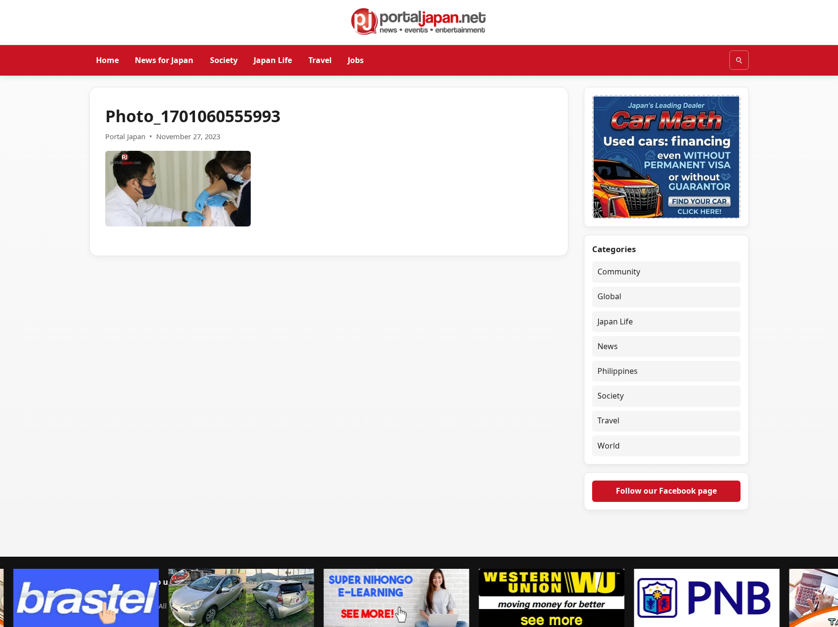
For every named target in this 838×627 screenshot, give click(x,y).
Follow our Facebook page (666, 490)
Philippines (617, 371)
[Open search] (739, 60)
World (608, 445)
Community (618, 271)
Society (224, 59)
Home (107, 59)
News (607, 346)
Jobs (356, 59)
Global (609, 296)
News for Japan (164, 59)
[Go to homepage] (419, 21)
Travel (320, 59)
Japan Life (273, 59)
